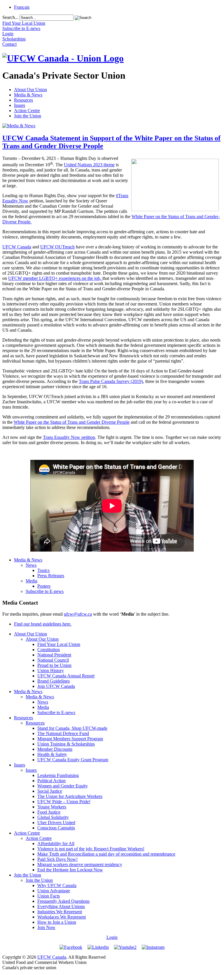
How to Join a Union (56, 922)
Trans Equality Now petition (69, 437)
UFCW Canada (16, 246)
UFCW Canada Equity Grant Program (72, 759)
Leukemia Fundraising (58, 775)
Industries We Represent (59, 911)
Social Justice (49, 791)
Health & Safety (52, 754)
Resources (23, 100)
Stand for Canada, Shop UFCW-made (72, 728)
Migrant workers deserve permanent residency (79, 864)
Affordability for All (55, 843)
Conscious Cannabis (56, 827)
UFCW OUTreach (57, 246)
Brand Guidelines (53, 681)
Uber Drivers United (56, 822)
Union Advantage (53, 890)
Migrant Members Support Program (70, 738)
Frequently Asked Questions (63, 901)
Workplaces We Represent (61, 916)
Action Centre (27, 110)
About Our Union (30, 89)
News (31, 565)
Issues (19, 105)
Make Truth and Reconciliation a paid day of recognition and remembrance (106, 854)
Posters (43, 586)
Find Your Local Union (58, 644)
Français (21, 7)
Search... (10, 17)
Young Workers (51, 806)
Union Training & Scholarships (66, 743)
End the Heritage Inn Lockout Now (70, 869)
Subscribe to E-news (45, 591)
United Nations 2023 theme (89, 164)
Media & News (28, 94)
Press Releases (50, 575)
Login (112, 937)
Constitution (48, 649)
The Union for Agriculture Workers (69, 796)
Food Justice (48, 812)
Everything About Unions (61, 906)
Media (31, 580)
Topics (43, 570)
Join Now (46, 927)
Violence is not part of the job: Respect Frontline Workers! (90, 848)
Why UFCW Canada (56, 885)
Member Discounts (54, 749)
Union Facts (48, 895)
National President (54, 654)
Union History (50, 670)
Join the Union (27, 115)
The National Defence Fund (63, 733)
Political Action (51, 780)
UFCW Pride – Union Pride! (63, 801)
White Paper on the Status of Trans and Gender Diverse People (72, 422)
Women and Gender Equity (62, 785)
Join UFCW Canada (56, 686)
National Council (53, 660)
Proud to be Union (54, 665)
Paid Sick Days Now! (57, 859)
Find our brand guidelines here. (42, 623)
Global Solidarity (53, 817)
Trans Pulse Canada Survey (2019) (111, 381)
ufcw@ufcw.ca (78, 614)
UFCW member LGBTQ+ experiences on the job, (55, 278)
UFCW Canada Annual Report (65, 675)
